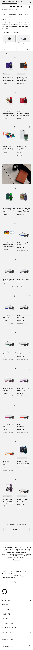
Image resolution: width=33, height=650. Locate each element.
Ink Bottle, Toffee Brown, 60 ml (22, 500)
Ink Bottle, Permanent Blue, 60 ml (9, 316)
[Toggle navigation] (4, 7)
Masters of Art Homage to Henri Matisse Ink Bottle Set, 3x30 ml (8, 148)
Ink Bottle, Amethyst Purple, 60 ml (23, 389)
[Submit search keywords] (2, 9)
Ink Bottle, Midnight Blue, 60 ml (23, 280)
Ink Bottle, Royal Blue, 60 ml (23, 243)
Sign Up (16, 582)
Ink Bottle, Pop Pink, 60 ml (8, 425)
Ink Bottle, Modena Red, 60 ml (23, 425)
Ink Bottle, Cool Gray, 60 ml (23, 353)
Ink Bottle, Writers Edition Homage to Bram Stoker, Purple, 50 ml (8, 79)
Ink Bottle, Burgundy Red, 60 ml (8, 389)
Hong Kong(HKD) (9, 639)
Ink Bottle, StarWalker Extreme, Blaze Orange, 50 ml (23, 79)
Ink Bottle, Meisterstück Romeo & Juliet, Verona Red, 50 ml (23, 113)
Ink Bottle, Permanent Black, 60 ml (23, 316)
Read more (5, 28)
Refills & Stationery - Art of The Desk (12, 14)
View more (16, 560)
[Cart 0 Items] (29, 8)
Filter (4, 49)
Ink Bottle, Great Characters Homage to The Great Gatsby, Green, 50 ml (23, 463)
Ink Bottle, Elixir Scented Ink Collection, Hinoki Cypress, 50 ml (22, 148)
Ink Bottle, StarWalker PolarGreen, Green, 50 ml (9, 210)
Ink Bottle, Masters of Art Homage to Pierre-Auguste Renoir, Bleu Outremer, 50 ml (23, 210)
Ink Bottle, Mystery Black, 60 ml (8, 280)
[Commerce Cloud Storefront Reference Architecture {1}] (17, 6)
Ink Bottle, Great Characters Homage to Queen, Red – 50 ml (9, 113)
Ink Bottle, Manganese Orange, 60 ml (8, 463)
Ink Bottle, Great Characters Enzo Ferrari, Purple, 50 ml (9, 501)
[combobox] (16, 10)
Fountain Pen (7, 16)
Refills (27, 14)
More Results (16, 529)
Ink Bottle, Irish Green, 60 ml (9, 353)
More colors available (22, 155)
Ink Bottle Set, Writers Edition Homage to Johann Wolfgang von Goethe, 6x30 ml (9, 244)
